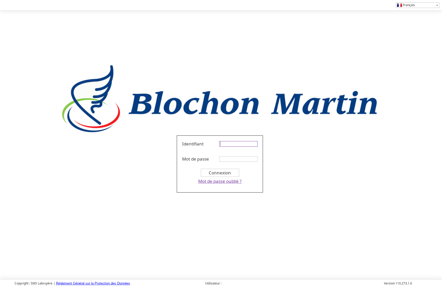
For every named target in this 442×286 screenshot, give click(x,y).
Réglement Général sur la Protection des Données (93, 283)
